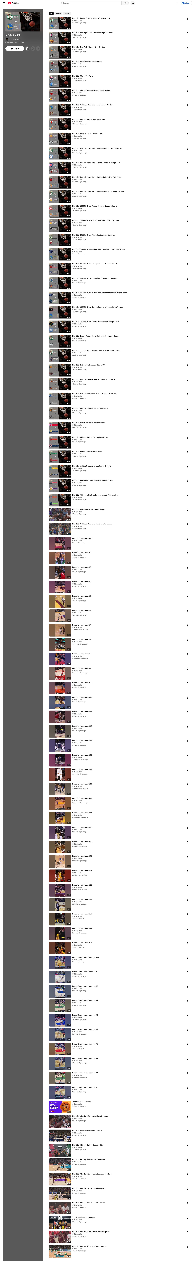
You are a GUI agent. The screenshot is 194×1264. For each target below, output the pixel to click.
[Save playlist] (27, 48)
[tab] (51, 13)
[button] (22, 21)
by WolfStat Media (14, 39)
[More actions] (38, 48)
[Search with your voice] (132, 3)
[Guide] (4, 3)
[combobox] (92, 3)
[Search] (125, 3)
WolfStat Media (77, 20)
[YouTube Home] (13, 3)
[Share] (33, 48)
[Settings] (177, 3)
